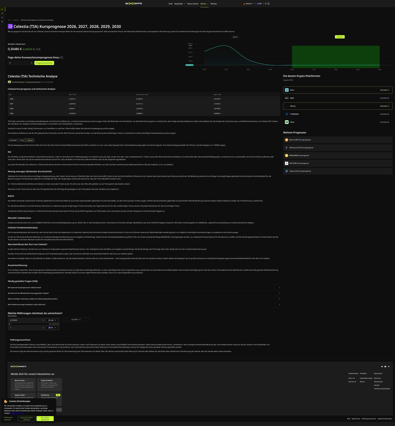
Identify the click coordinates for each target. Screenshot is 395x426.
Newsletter (178, 4)
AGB (348, 419)
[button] (144, 287)
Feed (170, 4)
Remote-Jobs (378, 382)
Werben (214, 4)
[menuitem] (2, 9)
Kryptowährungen (366, 378)
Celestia (16, 20)
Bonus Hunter (193, 4)
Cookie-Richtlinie (16, 413)
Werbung (377, 378)
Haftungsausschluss (369, 419)
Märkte (203, 4)
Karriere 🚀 (352, 382)
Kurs (9, 20)
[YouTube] (385, 367)
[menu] (2, 15)
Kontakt (376, 385)
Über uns (352, 378)
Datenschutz (356, 419)
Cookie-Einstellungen (385, 419)
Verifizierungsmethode (382, 389)
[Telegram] (389, 367)
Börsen (362, 382)
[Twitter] (382, 367)
